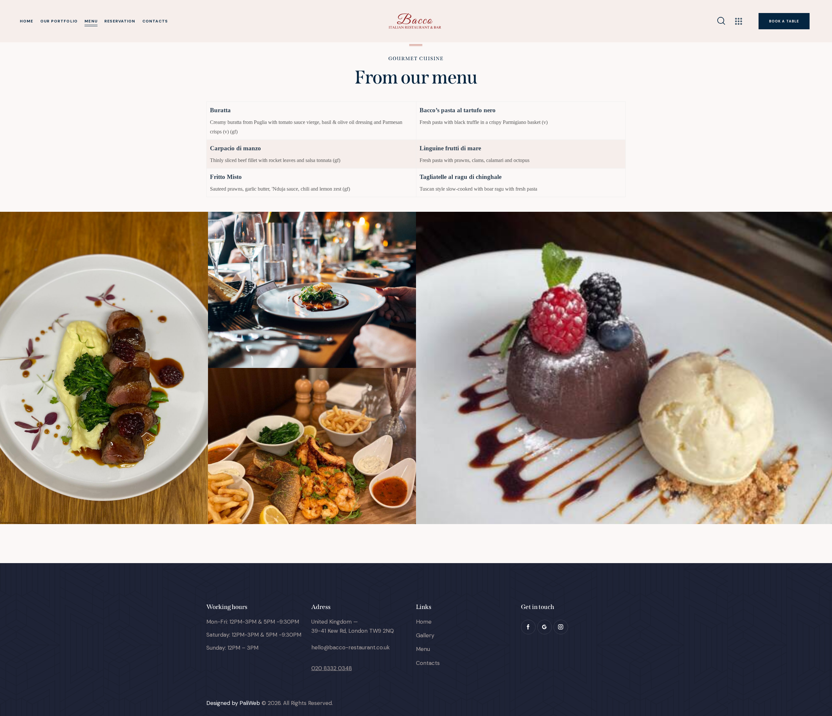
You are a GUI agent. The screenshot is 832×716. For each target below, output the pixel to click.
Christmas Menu (104, 370)
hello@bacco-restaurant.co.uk (350, 647)
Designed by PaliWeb (233, 703)
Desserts (624, 370)
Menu (104, 380)
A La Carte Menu (312, 292)
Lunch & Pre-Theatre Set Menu (312, 448)
